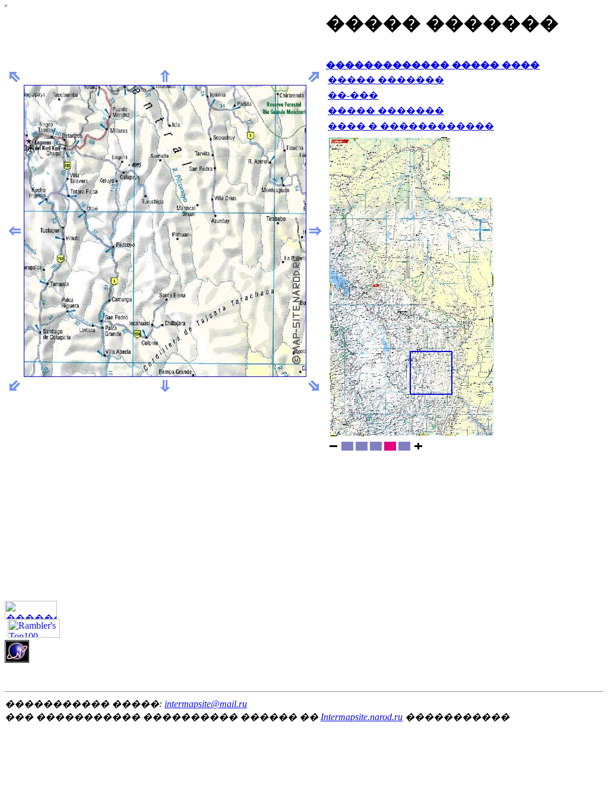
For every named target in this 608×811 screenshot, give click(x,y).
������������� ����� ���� (433, 65)
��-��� (353, 95)
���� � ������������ (411, 126)
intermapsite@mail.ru (205, 704)
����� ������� (386, 80)
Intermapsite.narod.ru (362, 717)
